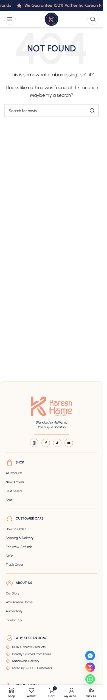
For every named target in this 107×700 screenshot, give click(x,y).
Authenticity (14, 611)
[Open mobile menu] (9, 19)
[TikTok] (57, 443)
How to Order (16, 529)
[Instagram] (34, 443)
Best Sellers (14, 491)
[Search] (93, 19)
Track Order (14, 565)
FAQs (9, 556)
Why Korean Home (19, 602)
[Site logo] (51, 18)
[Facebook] (45, 443)
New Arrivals (15, 482)
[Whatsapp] (90, 679)
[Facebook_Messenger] (90, 655)
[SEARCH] (92, 110)
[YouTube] (68, 443)
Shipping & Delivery (19, 538)
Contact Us (14, 620)
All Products (14, 473)
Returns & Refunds (19, 547)
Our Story (12, 593)
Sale (9, 500)
